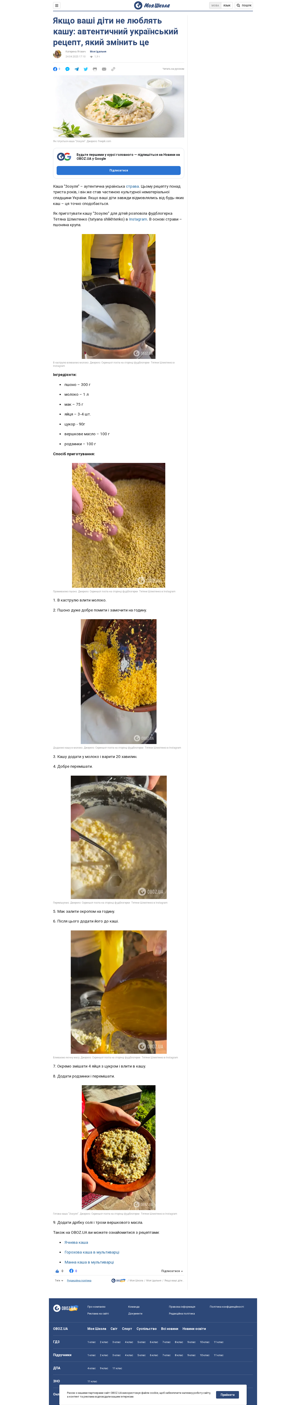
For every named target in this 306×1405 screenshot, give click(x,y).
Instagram (138, 219)
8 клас (179, 1342)
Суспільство (147, 1329)
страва (132, 186)
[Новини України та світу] (118, 1281)
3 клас (116, 1342)
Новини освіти (194, 1329)
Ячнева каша (76, 1242)
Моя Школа (136, 1280)
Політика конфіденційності (227, 1306)
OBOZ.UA (60, 1329)
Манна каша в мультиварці (89, 1262)
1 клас (91, 1342)
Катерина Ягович (76, 51)
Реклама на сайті (98, 1313)
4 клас (129, 1342)
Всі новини (169, 1329)
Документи (135, 1313)
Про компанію (96, 1306)
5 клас (141, 1342)
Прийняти (228, 1394)
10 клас (204, 1342)
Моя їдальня (98, 51)
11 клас (218, 1342)
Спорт (127, 1329)
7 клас (166, 1342)
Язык (226, 5)
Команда (133, 1306)
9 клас (191, 1342)
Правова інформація (182, 1306)
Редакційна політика (79, 1280)
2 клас (104, 1342)
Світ (114, 1329)
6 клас (154, 1342)
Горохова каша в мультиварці (92, 1252)
